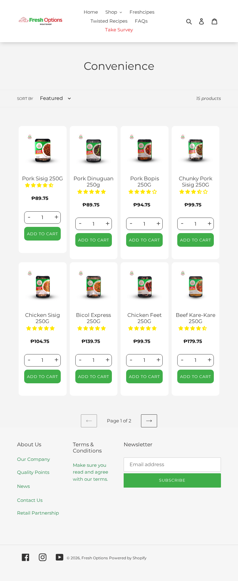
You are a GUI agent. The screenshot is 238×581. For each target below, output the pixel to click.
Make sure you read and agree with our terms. (90, 472)
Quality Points (33, 472)
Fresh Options (95, 558)
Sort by (25, 98)
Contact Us (29, 500)
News (23, 486)
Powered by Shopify (128, 558)
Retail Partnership (38, 513)
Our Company (33, 459)
